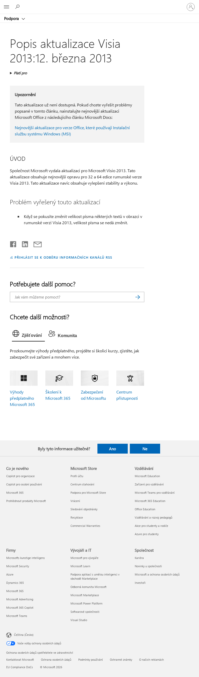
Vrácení (75, 501)
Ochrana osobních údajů (56, 659)
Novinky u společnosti (148, 566)
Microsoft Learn (80, 566)
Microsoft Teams (16, 616)
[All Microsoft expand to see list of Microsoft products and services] (6, 7)
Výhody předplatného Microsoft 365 (22, 398)
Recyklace (76, 517)
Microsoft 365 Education (150, 501)
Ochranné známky (121, 659)
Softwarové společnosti (85, 612)
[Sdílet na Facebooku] (13, 243)
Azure (9, 574)
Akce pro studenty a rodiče (151, 526)
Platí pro (20, 72)
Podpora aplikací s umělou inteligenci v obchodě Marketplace (94, 576)
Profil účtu (76, 476)
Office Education (145, 509)
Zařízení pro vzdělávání (149, 484)
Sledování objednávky (83, 509)
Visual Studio (78, 620)
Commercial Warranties (85, 526)
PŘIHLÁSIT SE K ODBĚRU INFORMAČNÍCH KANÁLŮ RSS (63, 257)
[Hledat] (137, 297)
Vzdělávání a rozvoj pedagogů (153, 517)
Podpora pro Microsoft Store (88, 492)
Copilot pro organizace (20, 476)
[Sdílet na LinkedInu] (23, 243)
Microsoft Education (147, 476)
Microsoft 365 (15, 492)
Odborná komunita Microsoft (88, 587)
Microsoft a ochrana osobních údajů (157, 574)
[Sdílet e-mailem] (35, 243)
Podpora (12, 18)
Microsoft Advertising (19, 599)
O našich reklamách (151, 659)
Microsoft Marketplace (84, 595)
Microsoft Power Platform (86, 603)
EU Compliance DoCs (19, 667)
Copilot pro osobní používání (24, 484)
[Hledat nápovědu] (18, 7)
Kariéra (139, 558)
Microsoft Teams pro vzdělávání (155, 492)
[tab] (28, 334)
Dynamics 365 (15, 583)
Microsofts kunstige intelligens (25, 558)
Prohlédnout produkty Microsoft (26, 501)
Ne (145, 448)
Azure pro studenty (147, 534)
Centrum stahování (82, 484)
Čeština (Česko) (23, 635)
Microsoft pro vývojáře (84, 558)
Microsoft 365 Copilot (19, 607)
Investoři (140, 583)
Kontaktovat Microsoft (20, 659)
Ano (112, 448)
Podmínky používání (90, 659)
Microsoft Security (17, 566)
